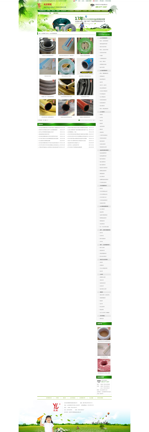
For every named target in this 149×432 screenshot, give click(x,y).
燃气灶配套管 (102, 238)
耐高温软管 (102, 220)
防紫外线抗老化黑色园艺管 (66, 117)
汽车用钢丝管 (102, 93)
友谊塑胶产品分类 (104, 34)
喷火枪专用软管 (103, 256)
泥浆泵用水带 (102, 283)
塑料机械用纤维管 (103, 43)
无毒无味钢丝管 (103, 99)
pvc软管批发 (72, 397)
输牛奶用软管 (102, 158)
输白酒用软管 (102, 164)
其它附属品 (102, 315)
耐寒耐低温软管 (103, 217)
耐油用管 (102, 309)
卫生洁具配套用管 (103, 268)
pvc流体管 (102, 111)
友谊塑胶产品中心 (45, 33)
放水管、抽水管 (103, 85)
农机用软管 (102, 223)
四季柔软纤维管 (103, 64)
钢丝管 (64, 397)
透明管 (101, 114)
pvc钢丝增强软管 (103, 70)
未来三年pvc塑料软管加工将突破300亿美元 (77, 140)
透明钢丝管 (102, 76)
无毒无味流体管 (103, 138)
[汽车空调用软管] (74, 31)
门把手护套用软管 (103, 135)
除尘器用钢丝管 (103, 88)
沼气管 (101, 241)
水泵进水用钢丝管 (103, 91)
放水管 (101, 303)
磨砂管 (101, 129)
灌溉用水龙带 (102, 277)
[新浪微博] (74, 1)
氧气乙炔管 (102, 247)
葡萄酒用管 (102, 173)
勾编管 (101, 55)
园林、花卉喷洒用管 (104, 40)
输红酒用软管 (102, 161)
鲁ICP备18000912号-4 (87, 402)
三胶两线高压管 (103, 58)
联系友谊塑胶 (108, 0)
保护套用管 (102, 126)
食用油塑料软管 (103, 155)
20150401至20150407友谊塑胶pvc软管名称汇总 (78, 136)
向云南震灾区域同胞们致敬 (44, 140)
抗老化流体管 (102, 144)
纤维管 (57, 397)
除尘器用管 (102, 306)
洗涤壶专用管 (102, 203)
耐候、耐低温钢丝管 (104, 108)
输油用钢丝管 (102, 79)
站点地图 (91, 397)
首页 (40, 33)
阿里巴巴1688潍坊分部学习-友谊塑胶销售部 (48, 129)
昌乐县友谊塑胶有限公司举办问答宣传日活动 (48, 136)
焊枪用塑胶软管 (103, 253)
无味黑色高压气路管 (85, 96)
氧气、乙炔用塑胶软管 (104, 244)
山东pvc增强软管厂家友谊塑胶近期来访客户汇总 (78, 129)
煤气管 (101, 232)
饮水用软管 (102, 176)
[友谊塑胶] (39, 7)
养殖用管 (102, 132)
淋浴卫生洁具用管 (103, 259)
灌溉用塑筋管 (102, 297)
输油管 (101, 123)
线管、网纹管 (102, 61)
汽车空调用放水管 (103, 191)
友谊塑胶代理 (82, 397)
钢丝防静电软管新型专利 (44, 134)
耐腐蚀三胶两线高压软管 (85, 117)
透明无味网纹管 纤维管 (66, 76)
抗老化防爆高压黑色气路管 (66, 96)
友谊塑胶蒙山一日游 (72, 132)
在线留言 (96, 0)
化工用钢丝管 (102, 96)
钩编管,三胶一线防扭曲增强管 (48, 96)
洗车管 (101, 188)
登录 (79, 0)
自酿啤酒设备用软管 (104, 179)
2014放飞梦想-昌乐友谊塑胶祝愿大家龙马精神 (48, 138)
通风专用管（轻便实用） (105, 294)
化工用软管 (102, 209)
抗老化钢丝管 (102, 102)
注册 (83, 0)
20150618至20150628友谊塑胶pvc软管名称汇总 (49, 145)
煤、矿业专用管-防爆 (104, 226)
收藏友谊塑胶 (88, 0)
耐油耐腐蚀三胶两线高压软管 (85, 76)
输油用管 (102, 212)
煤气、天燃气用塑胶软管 (105, 229)
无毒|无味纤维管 (47, 76)
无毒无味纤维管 (103, 52)
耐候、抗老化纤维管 (104, 49)
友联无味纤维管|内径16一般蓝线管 (66, 55)
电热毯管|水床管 (103, 147)
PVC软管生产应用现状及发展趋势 (75, 147)
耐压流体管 (102, 141)
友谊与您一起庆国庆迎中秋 (73, 145)
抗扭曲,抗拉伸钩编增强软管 (47, 55)
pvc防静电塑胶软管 (104, 206)
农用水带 (102, 286)
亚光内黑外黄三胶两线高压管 (48, 117)
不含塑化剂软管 (103, 182)
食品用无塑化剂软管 (104, 150)
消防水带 (102, 280)
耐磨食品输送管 (103, 170)
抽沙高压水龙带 (103, 288)
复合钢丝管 (102, 105)
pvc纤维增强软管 (53, 33)
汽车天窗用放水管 (103, 194)
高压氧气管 (102, 250)
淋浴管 (101, 262)
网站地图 (102, 0)
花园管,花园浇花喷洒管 (85, 55)
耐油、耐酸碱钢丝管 (104, 73)
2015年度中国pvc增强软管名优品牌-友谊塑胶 (77, 138)
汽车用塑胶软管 (103, 185)
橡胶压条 (102, 318)
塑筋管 (101, 292)
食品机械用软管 (103, 153)
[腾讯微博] (76, 1)
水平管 (101, 117)
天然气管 (102, 235)
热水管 (101, 271)
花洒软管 (102, 265)
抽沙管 (101, 82)
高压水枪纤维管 (103, 46)
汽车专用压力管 (103, 197)
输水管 (101, 120)
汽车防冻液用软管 (103, 200)
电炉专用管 (102, 67)
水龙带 (101, 274)
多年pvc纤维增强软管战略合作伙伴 (46, 132)
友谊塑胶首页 (49, 397)
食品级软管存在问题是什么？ (74, 142)
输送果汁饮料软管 (103, 167)
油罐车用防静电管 (103, 215)
